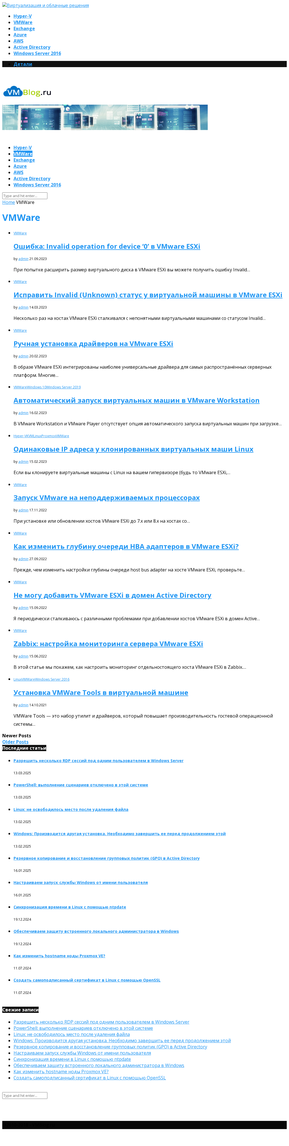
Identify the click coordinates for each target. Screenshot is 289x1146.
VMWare (23, 22)
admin (23, 258)
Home (8, 202)
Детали (23, 64)
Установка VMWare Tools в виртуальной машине (101, 692)
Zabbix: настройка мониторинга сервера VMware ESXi (108, 643)
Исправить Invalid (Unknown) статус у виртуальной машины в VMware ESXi (148, 294)
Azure (20, 35)
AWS (18, 41)
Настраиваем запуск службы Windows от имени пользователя (81, 882)
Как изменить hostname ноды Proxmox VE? (59, 955)
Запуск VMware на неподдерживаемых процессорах (107, 497)
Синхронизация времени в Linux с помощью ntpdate (70, 907)
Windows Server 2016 (37, 53)
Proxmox (48, 436)
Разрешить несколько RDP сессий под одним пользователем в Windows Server (98, 760)
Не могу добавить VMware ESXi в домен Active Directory (112, 595)
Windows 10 (36, 387)
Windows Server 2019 (63, 387)
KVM (30, 436)
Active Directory (32, 47)
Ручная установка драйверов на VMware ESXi (93, 343)
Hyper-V (23, 16)
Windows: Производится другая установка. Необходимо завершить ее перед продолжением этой (120, 833)
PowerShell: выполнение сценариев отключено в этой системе (81, 785)
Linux (37, 436)
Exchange (24, 28)
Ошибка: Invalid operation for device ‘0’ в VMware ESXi (107, 246)
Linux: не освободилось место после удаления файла (71, 809)
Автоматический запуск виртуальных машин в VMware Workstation (137, 400)
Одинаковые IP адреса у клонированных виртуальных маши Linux (133, 449)
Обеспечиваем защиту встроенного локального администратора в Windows (96, 931)
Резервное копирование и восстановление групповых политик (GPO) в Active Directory (107, 858)
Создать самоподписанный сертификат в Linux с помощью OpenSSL (87, 980)
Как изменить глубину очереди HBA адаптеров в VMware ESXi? (126, 546)
